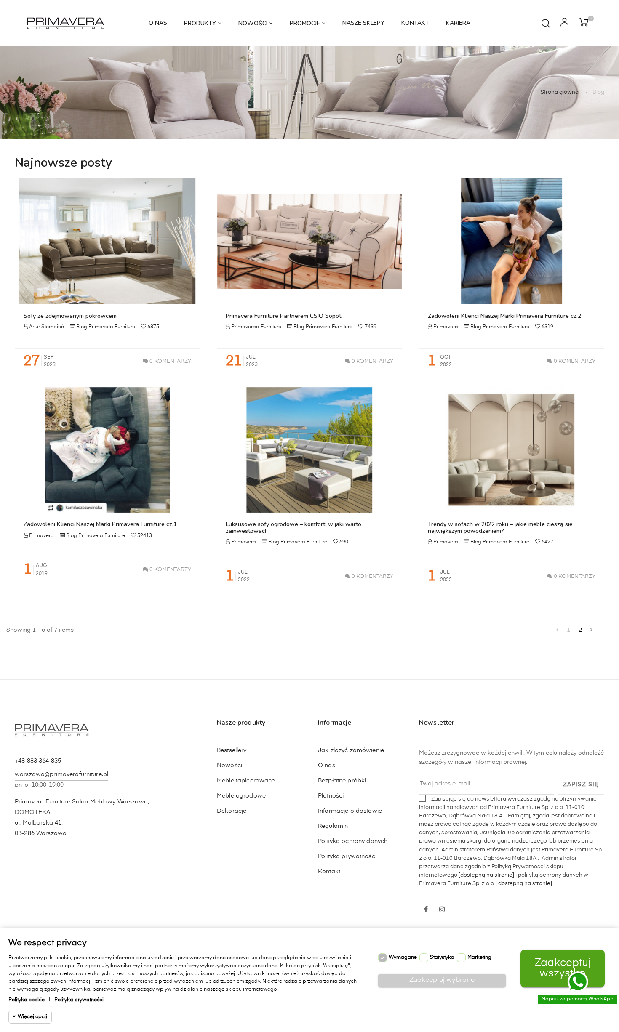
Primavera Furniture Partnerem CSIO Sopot (283, 316)
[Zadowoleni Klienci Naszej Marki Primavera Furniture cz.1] (107, 450)
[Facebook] (426, 910)
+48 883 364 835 (38, 761)
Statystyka (442, 957)
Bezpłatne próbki (342, 781)
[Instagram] (442, 910)
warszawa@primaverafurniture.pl (61, 774)
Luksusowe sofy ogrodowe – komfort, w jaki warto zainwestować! (293, 527)
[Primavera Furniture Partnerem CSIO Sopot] (309, 241)
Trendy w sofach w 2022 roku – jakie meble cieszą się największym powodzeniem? (500, 527)
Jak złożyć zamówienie (351, 750)
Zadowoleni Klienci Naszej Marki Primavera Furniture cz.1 (100, 524)
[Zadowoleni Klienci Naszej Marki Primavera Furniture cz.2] (511, 241)
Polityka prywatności (347, 856)
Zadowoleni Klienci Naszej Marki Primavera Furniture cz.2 (504, 316)
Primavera (445, 327)
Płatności (331, 796)
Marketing (479, 957)
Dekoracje (231, 811)
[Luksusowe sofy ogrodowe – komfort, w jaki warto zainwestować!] (309, 450)
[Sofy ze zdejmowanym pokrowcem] (107, 241)
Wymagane (403, 957)
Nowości (229, 766)
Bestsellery (232, 750)
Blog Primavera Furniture (105, 327)
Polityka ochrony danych (352, 841)
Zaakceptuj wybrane (442, 980)
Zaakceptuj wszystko (562, 968)
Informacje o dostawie (350, 811)
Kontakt (329, 872)
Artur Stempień (46, 327)
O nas (326, 766)
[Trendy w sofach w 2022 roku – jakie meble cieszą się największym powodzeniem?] (511, 450)
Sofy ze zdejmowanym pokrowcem (70, 316)
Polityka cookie (26, 1000)
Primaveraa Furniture (255, 327)
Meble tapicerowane (246, 781)
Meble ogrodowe (241, 796)
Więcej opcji (32, 1016)
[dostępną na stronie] (486, 875)
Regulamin (333, 826)
